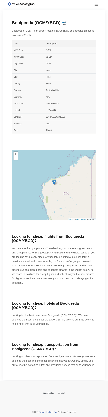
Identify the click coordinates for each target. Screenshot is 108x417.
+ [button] (16, 154)
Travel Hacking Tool (48, 412)
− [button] (16, 158)
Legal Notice (48, 393)
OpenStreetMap (81, 219)
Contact (61, 393)
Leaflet (71, 219)
